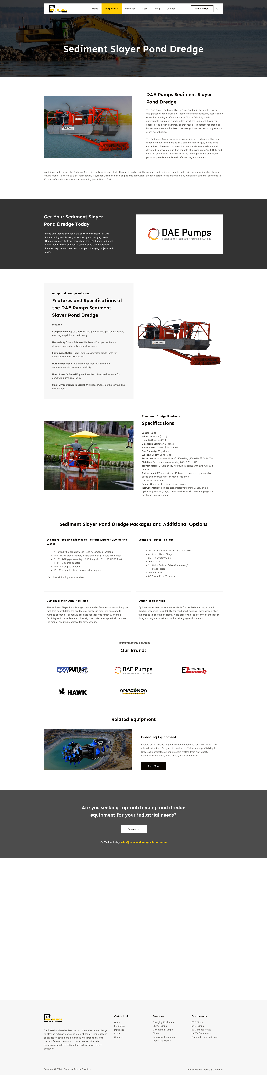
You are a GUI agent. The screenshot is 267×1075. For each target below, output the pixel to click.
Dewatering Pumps (163, 1029)
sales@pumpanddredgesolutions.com (143, 842)
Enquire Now (202, 8)
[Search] (217, 9)
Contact (171, 8)
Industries (130, 8)
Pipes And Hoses (162, 1040)
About (145, 8)
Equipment (110, 8)
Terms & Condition (213, 1069)
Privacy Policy (194, 1069)
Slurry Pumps (160, 1026)
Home (95, 8)
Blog (157, 8)
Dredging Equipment (164, 1022)
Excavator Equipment (164, 1037)
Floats (156, 1033)
